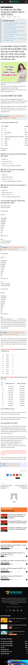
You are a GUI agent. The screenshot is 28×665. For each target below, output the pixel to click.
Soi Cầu (7, 5)
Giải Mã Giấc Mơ (5, 649)
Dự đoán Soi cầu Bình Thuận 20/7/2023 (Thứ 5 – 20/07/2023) (21, 487)
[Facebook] (6, 610)
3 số (7, 148)
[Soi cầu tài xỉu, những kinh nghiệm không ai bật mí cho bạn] (4, 626)
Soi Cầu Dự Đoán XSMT (14, 5)
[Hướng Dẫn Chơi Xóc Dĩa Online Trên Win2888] (4, 632)
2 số (5, 148)
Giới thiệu (12, 659)
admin (3, 16)
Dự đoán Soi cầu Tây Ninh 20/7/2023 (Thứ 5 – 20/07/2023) (6, 487)
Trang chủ (2, 5)
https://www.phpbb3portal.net (13, 463)
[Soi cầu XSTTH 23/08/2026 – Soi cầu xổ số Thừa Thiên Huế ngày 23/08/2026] (4, 516)
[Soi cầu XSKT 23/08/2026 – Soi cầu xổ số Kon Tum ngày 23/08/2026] (4, 529)
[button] (26, 2)
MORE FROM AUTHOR (7, 511)
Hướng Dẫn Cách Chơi (12, 634)
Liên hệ (16, 659)
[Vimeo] (17, 610)
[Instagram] (10, 610)
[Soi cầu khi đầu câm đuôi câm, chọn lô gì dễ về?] (4, 620)
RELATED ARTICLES (7, 508)
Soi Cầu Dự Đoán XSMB (6, 645)
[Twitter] (14, 610)
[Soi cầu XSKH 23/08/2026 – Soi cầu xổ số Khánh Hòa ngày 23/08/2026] (4, 522)
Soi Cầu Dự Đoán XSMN (5, 564)
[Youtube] (21, 610)
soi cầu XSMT (15, 319)
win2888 (21, 443)
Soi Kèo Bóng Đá (5, 653)
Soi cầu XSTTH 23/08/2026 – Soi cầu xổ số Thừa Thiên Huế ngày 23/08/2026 (17, 516)
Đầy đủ (2, 148)
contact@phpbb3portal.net (16, 606)
